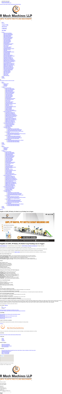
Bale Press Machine (8, 97)
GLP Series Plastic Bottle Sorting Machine (13, 141)
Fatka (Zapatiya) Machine (9, 159)
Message (1, 392)
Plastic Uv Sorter (7, 135)
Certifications (4, 28)
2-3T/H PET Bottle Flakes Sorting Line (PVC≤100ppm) (15, 140)
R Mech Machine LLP (3, 245)
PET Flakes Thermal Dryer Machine (10, 106)
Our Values (4, 30)
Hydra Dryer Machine (8, 108)
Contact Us (3, 144)
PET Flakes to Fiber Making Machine (10, 110)
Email (1, 386)
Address (1, 389)
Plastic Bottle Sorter (8, 139)
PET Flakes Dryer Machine (9, 93)
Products (3, 32)
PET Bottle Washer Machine (9, 99)
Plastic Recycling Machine (7, 87)
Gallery (3, 76)
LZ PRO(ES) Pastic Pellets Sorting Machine (13, 200)
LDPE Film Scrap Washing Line (10, 113)
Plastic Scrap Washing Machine (9, 155)
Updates (3, 77)
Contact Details (2, 387)
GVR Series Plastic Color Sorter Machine (13, 128)
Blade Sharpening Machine (9, 90)
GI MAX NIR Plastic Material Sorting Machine (14, 199)
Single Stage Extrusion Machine (10, 123)
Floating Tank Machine (8, 94)
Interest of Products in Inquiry (4, 390)
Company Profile (5, 24)
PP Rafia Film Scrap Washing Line (10, 177)
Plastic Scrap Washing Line (7, 111)
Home (3, 22)
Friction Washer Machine (9, 105)
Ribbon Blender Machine (9, 154)
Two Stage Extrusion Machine (9, 124)
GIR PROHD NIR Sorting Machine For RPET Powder (15, 131)
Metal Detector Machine (8, 104)
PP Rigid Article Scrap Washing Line (10, 116)
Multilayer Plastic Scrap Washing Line (10, 119)
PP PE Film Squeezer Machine (9, 173)
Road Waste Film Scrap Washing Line (10, 114)
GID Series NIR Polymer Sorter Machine (13, 132)
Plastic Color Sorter (8, 191)
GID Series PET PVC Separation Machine (13, 134)
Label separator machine (8, 102)
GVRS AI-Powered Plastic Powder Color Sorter (14, 130)
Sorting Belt (7, 168)
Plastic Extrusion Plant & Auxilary (8, 186)
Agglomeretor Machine (8, 125)
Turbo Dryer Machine (8, 172)
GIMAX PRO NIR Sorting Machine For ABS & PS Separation (16, 133)
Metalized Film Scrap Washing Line (10, 182)
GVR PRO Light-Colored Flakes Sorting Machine (14, 129)
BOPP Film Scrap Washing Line (10, 121)
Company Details (2, 388)
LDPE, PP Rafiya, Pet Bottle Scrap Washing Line (29, 245)
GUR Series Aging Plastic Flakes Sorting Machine (14, 137)
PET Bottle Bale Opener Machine (10, 98)
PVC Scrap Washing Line (9, 117)
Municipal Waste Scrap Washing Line (10, 181)
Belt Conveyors (7, 164)
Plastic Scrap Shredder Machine (10, 89)
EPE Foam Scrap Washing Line (10, 120)
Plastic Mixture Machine (8, 126)
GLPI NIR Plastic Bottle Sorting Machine (13, 204)
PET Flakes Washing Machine (9, 92)
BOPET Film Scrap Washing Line (10, 122)
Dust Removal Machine (8, 96)
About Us (3, 23)
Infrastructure (4, 26)
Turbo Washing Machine (9, 95)
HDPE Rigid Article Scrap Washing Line (11, 115)
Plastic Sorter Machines (7, 190)
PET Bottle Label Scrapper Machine (10, 103)
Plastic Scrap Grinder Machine (9, 88)
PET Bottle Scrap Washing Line (10, 112)
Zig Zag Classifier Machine (9, 101)
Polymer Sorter (7, 195)
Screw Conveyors (8, 163)
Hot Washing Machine (8, 107)
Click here (6, 305)
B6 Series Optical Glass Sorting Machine (13, 138)
